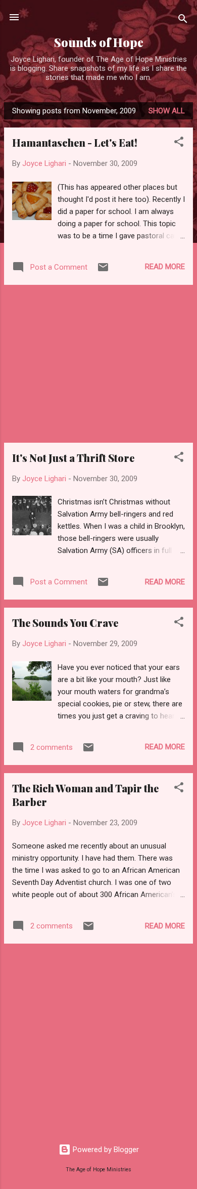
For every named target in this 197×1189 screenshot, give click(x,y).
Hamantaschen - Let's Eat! (74, 142)
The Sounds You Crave (65, 622)
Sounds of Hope (98, 42)
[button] (179, 143)
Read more (165, 266)
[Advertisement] (98, 364)
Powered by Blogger (105, 1149)
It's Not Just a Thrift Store (73, 457)
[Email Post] (103, 270)
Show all (167, 110)
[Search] (183, 20)
